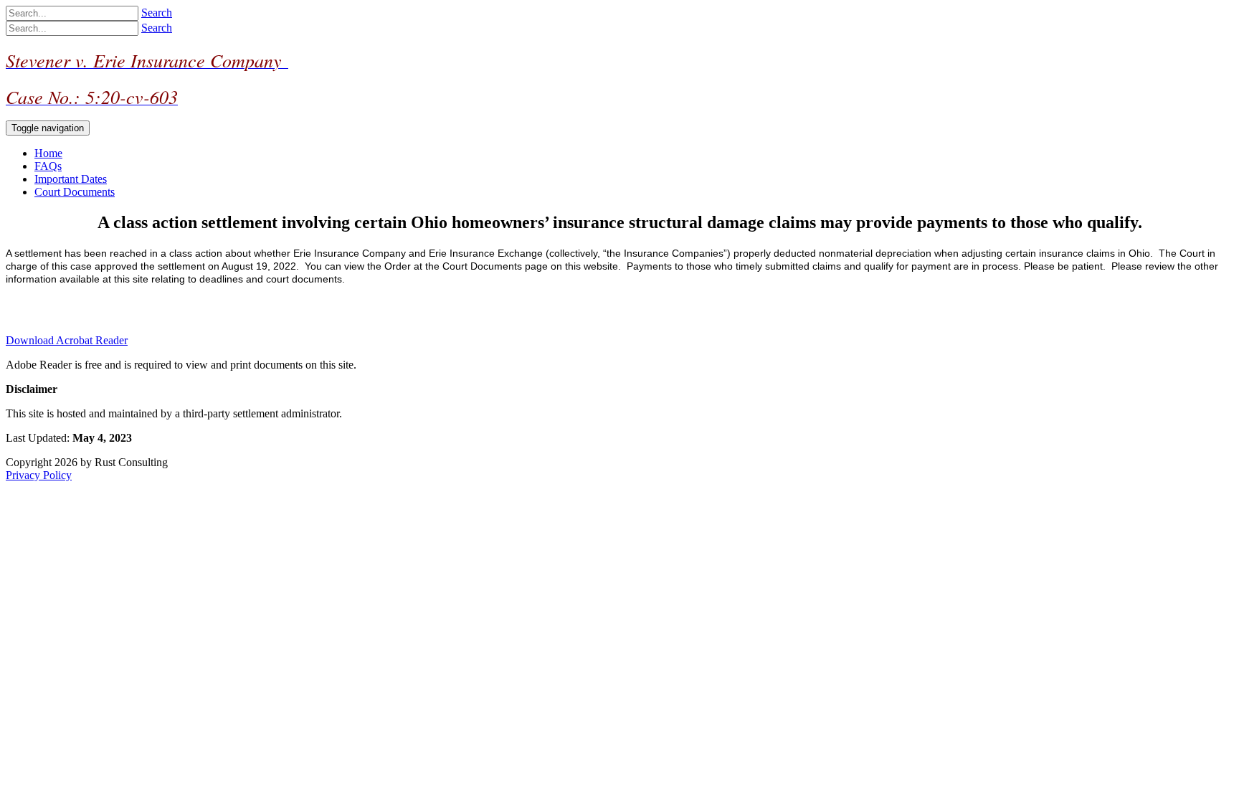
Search (156, 12)
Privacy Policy (39, 475)
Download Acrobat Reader (67, 340)
